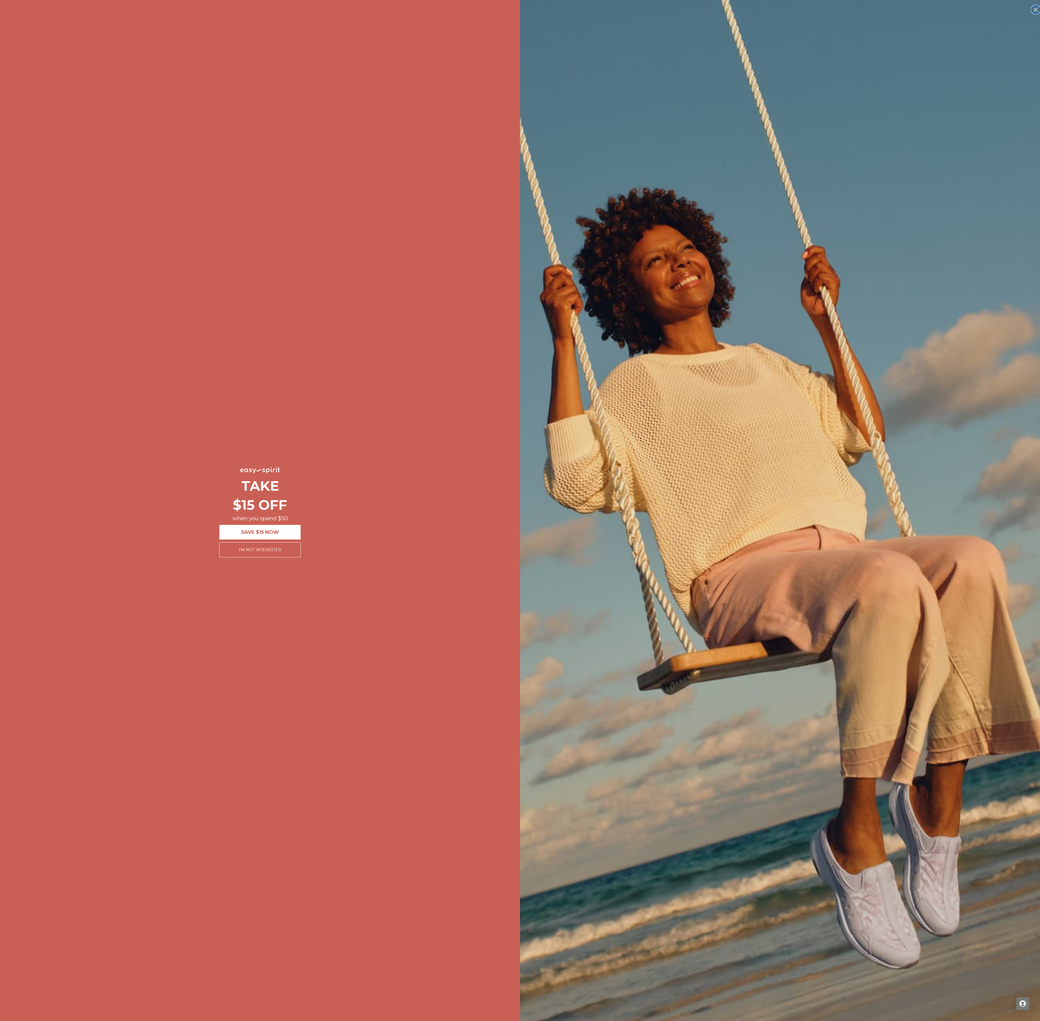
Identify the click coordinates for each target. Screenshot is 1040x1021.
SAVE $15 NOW (260, 532)
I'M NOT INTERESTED (260, 549)
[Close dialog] (1035, 9)
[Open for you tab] (1022, 1003)
